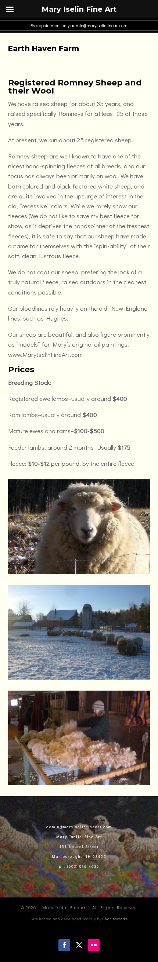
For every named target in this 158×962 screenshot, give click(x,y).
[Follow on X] (79, 945)
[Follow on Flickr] (94, 945)
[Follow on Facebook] (64, 945)
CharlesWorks (115, 919)
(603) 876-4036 (82, 866)
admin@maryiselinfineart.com (98, 25)
